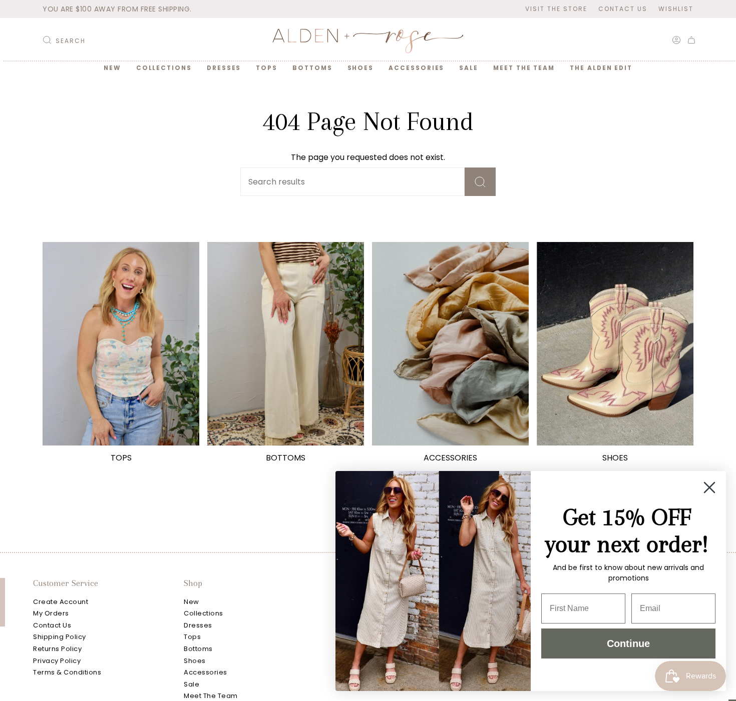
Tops (192, 637)
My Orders (51, 613)
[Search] (480, 182)
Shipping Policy (59, 637)
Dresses (198, 625)
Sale (191, 684)
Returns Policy (57, 649)
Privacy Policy (57, 661)
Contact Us (622, 8)
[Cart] (691, 40)
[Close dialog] (709, 487)
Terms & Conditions (67, 672)
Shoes (195, 661)
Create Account (60, 601)
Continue (628, 643)
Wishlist (675, 8)
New (191, 601)
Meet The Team (211, 695)
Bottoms (198, 649)
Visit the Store (556, 8)
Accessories (205, 672)
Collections (203, 613)
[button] (164, 68)
